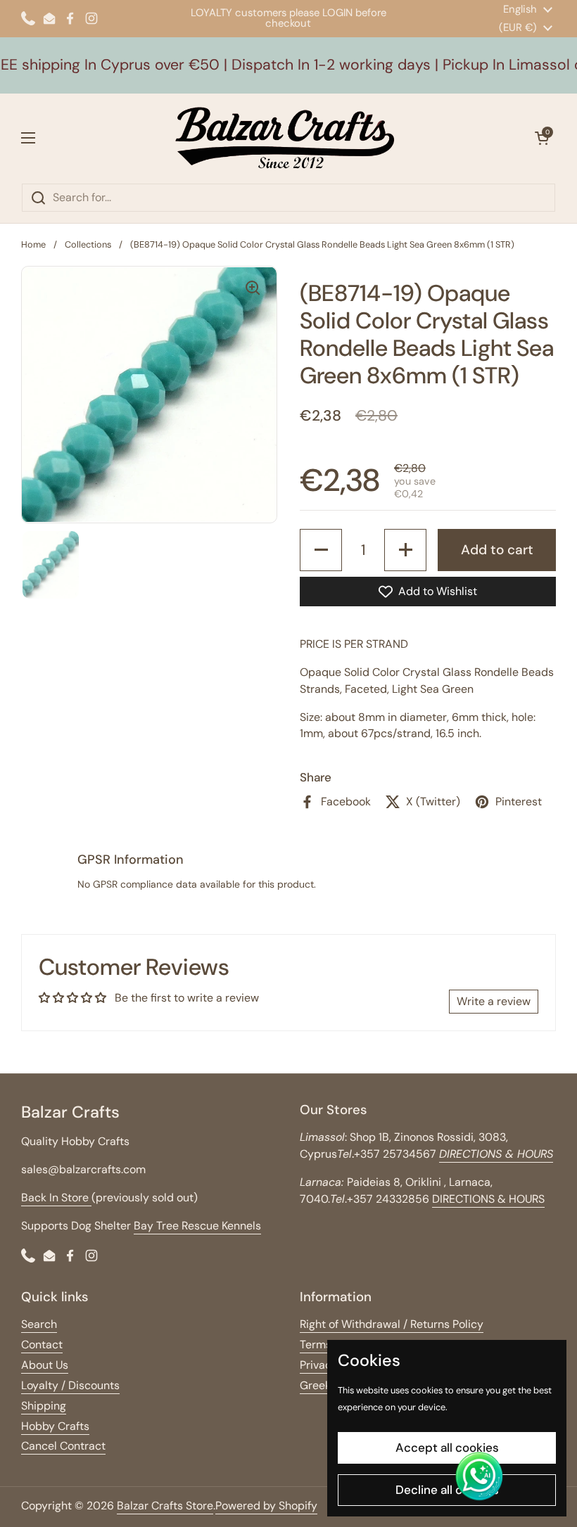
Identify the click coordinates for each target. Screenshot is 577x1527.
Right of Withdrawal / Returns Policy (391, 1324)
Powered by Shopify (266, 1505)
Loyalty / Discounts (70, 1385)
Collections (88, 244)
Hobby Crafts (55, 1426)
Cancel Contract (63, 1445)
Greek (315, 1385)
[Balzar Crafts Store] (285, 138)
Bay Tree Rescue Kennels (197, 1225)
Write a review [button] (494, 1001)
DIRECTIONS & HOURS (488, 1198)
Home (33, 244)
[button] (542, 138)
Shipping (43, 1405)
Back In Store (56, 1197)
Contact (42, 1344)
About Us (44, 1364)
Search (39, 1324)
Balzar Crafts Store (165, 1505)
